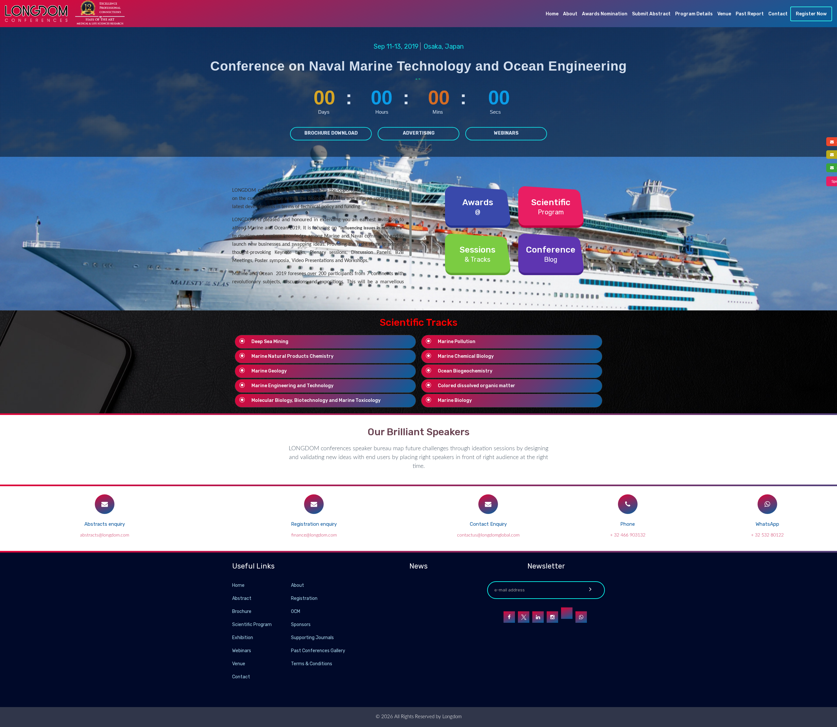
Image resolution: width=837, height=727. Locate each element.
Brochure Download (331, 133)
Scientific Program (252, 624)
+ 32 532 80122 (767, 535)
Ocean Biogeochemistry (465, 371)
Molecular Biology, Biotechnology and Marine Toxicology (316, 400)
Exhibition (242, 637)
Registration (304, 598)
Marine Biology (455, 400)
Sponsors (301, 624)
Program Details (694, 14)
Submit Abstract (651, 14)
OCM (295, 611)
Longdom (451, 716)
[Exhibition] (290, 637)
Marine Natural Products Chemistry (292, 356)
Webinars (506, 133)
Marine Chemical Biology (466, 356)
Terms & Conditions (311, 664)
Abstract (241, 598)
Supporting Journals (312, 637)
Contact (778, 14)
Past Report (750, 14)
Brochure (241, 611)
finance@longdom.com (314, 535)
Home (552, 14)
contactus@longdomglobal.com (488, 535)
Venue (724, 14)
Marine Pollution (456, 341)
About (570, 14)
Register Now (811, 14)
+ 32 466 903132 (627, 535)
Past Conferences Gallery (318, 650)
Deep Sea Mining (269, 341)
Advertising (419, 133)
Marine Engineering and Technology (292, 385)
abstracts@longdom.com (104, 535)
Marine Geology (269, 371)
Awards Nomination (604, 14)
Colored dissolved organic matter (476, 385)
